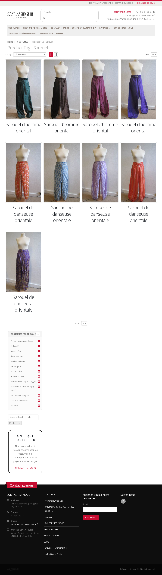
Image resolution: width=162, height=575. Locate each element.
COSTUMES (14, 28)
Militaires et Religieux (21, 395)
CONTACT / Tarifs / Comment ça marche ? (73, 28)
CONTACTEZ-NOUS (122, 12)
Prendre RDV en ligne (35, 28)
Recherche (14, 423)
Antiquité (15, 346)
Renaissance (16, 356)
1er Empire (16, 366)
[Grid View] (51, 54)
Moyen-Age (16, 351)
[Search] (44, 18)
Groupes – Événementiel (22, 34)
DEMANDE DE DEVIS (146, 3)
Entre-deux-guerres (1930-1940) (23, 388)
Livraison (104, 28)
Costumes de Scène (20, 400)
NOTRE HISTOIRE (52, 535)
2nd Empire (16, 371)
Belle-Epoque (17, 376)
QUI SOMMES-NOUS (123, 28)
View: (146, 54)
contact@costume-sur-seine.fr (24, 524)
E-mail (86, 504)
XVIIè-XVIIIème (18, 361)
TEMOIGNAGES (51, 529)
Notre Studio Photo (51, 34)
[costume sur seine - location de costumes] (20, 15)
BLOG (46, 542)
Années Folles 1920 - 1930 (23, 381)
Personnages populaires (22, 341)
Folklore (14, 405)
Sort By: (8, 54)
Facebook (123, 501)
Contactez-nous (22, 485)
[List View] (56, 54)
